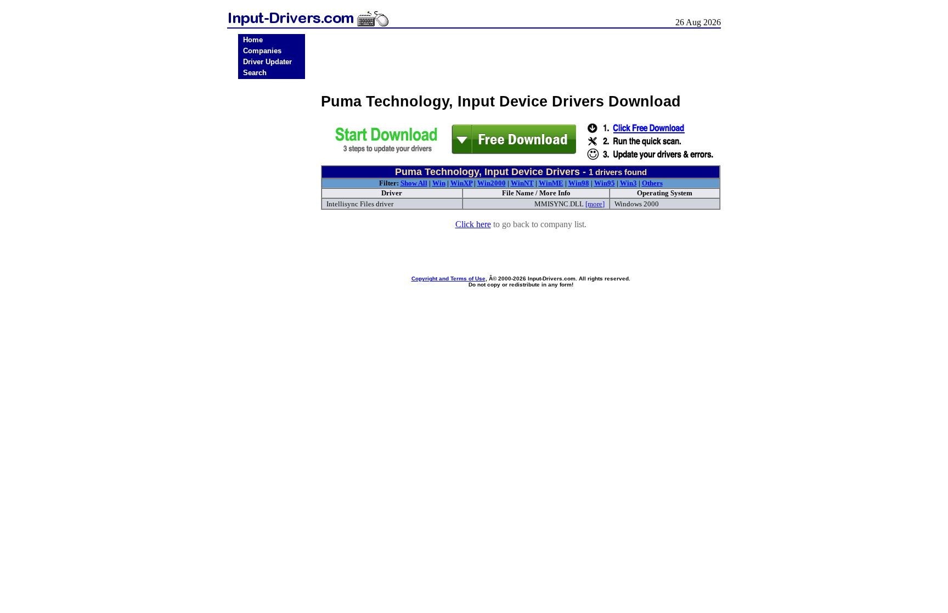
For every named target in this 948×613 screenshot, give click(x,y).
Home (253, 40)
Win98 (578, 183)
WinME (551, 183)
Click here (473, 224)
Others (652, 183)
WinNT (522, 183)
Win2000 (491, 183)
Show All (413, 183)
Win (438, 183)
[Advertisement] (271, 253)
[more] (595, 204)
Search (255, 73)
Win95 (604, 183)
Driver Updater (267, 62)
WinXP (461, 183)
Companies (262, 51)
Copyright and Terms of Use (448, 278)
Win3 (628, 183)
